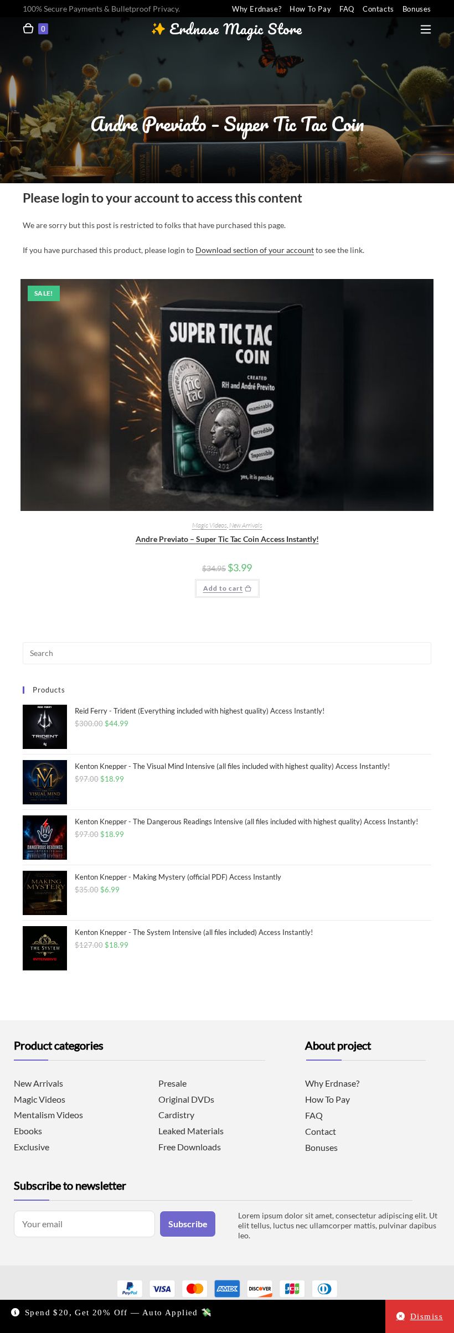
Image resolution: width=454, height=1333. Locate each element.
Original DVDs (186, 1099)
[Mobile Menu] (425, 27)
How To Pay (310, 8)
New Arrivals (245, 525)
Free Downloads (189, 1146)
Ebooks (28, 1130)
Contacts (378, 8)
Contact (320, 1131)
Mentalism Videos (48, 1114)
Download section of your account (254, 250)
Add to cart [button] (223, 588)
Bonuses (417, 8)
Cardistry (176, 1114)
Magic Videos (209, 525)
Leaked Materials (191, 1130)
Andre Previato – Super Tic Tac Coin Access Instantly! (227, 539)
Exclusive (31, 1146)
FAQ (346, 8)
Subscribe (188, 1223)
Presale (172, 1083)
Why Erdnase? (256, 8)
